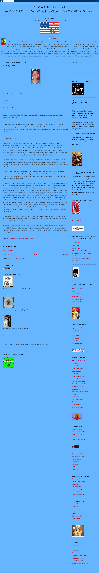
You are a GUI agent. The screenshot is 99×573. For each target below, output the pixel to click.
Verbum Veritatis (77, 404)
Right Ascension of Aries (79, 250)
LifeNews (74, 467)
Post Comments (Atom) (18, 258)
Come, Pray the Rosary (79, 381)
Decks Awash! (76, 245)
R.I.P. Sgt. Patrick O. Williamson (16, 65)
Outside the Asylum (78, 494)
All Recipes (75, 545)
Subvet (53, 39)
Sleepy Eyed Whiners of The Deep (82, 253)
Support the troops (16, 238)
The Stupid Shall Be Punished (81, 258)
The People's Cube (77, 516)
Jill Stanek (75, 464)
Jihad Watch (75, 294)
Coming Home (76, 459)
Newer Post (6, 254)
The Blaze (75, 340)
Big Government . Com (79, 328)
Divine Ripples (76, 487)
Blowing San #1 (49, 7)
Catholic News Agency (79, 376)
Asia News (75, 291)
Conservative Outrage (78, 481)
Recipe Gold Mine (77, 561)
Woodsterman (76, 519)
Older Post (65, 254)
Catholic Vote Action (78, 379)
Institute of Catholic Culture (80, 392)
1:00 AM (21, 236)
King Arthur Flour (77, 558)
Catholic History (77, 371)
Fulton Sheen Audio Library (80, 384)
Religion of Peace (77, 296)
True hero (29, 238)
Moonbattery (76, 335)
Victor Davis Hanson (78, 299)
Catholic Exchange (77, 368)
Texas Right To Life (78, 434)
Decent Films (76, 484)
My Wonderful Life (77, 220)
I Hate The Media (77, 489)
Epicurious (75, 548)
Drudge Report (76, 330)
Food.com (75, 550)
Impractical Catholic (78, 386)
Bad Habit (75, 363)
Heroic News (76, 462)
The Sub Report (76, 261)
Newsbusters (75, 338)
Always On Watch (77, 289)
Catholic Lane (76, 373)
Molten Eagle (76, 248)
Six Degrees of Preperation (80, 563)
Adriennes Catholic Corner (80, 361)
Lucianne (74, 333)
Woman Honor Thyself (79, 301)
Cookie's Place (76, 243)
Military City (76, 504)
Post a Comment (8, 251)
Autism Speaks (76, 479)
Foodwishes (75, 553)
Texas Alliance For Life (79, 432)
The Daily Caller (77, 343)
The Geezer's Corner (78, 256)
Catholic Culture (77, 366)
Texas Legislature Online (79, 439)
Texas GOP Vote (77, 429)
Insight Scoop (76, 389)
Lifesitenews (75, 469)
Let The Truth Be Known (79, 492)
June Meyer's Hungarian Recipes (81, 555)
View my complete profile (49, 59)
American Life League (78, 456)
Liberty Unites (76, 506)
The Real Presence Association (81, 402)
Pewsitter (74, 394)
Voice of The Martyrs (78, 407)
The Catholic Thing (78, 399)
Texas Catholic (76, 437)
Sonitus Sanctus (76, 397)
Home (35, 254)
